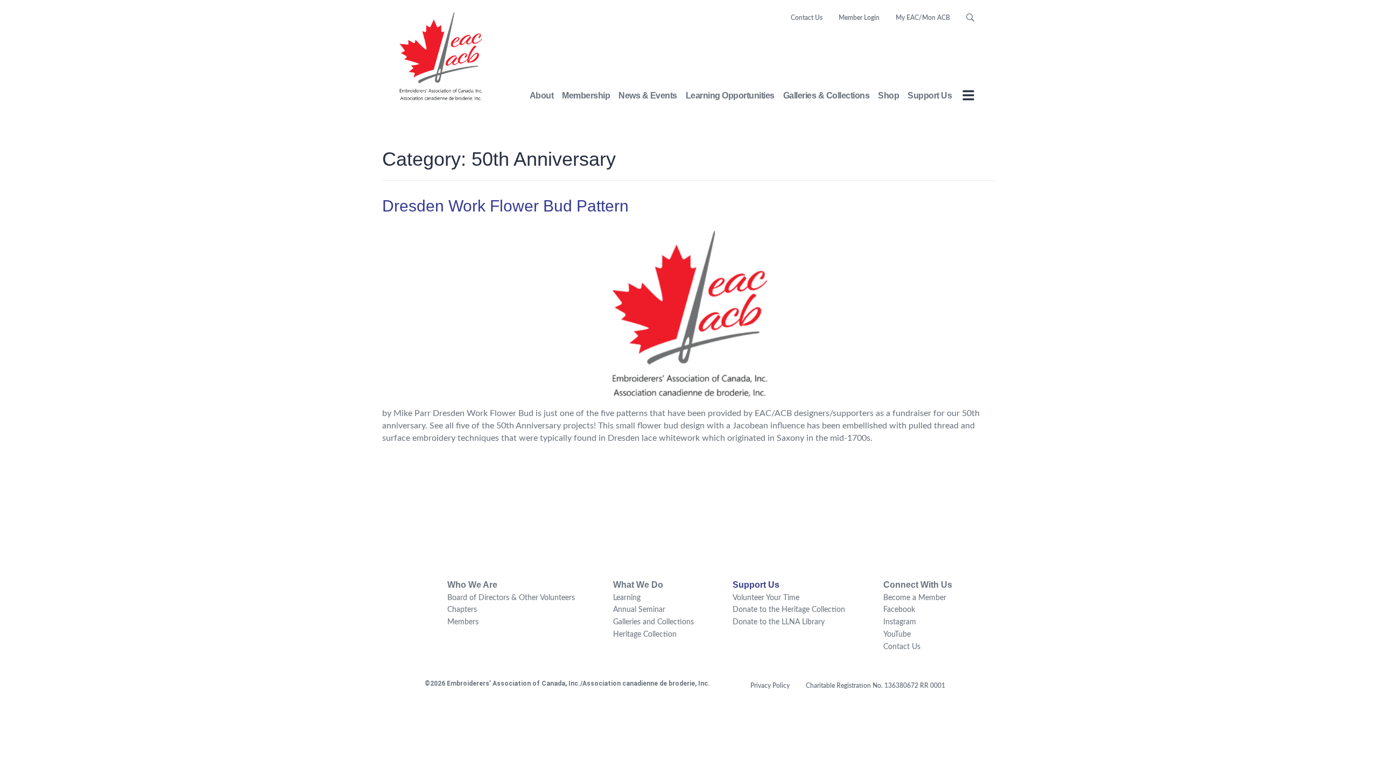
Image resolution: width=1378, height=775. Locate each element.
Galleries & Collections (826, 95)
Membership (586, 95)
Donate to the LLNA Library (779, 622)
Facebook (899, 610)
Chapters (462, 610)
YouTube (897, 634)
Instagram (899, 622)
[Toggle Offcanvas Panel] (968, 97)
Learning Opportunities (730, 95)
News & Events (647, 95)
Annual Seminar (639, 610)
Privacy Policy (770, 685)
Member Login (859, 18)
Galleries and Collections (653, 622)
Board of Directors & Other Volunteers (511, 598)
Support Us (930, 95)
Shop (888, 95)
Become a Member (914, 598)
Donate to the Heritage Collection (789, 610)
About (542, 95)
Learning (627, 598)
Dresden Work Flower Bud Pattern (505, 206)
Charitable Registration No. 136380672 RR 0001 (875, 685)
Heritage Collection (645, 634)
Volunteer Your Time (766, 598)
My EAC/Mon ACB (923, 18)
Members (463, 622)
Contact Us (806, 18)
